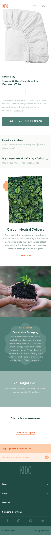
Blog (4, 484)
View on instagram (25, 432)
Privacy (6, 502)
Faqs (4, 493)
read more (18, 110)
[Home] (5, 5)
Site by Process (41, 530)
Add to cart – (25, 121)
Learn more (25, 255)
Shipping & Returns (12, 511)
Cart (44, 6)
